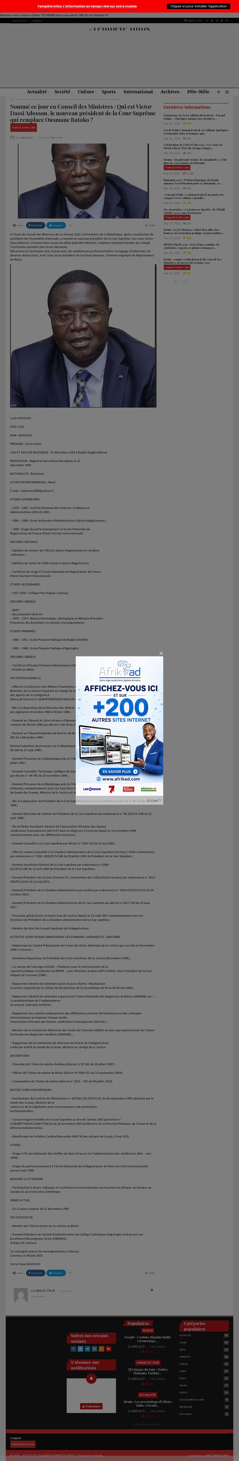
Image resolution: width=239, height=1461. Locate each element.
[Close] (161, 653)
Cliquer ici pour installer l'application (198, 6)
